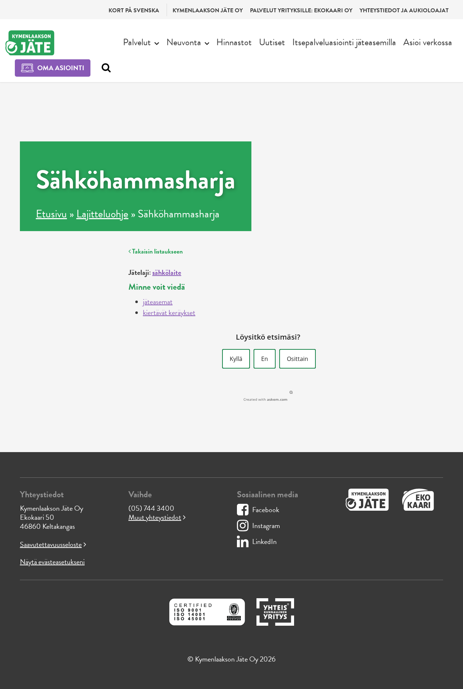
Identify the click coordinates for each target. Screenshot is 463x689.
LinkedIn (264, 541)
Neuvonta (183, 42)
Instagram (266, 525)
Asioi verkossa (427, 42)
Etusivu (51, 214)
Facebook (265, 509)
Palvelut (137, 42)
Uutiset (272, 42)
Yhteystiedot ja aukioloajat (404, 10)
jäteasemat (158, 301)
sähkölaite (166, 272)
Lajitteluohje (102, 214)
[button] (236, 359)
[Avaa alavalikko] (156, 42)
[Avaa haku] (104, 68)
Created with (265, 399)
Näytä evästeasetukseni (52, 561)
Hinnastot (234, 42)
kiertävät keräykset (169, 312)
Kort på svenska (134, 10)
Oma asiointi (60, 68)
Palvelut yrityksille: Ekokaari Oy (301, 10)
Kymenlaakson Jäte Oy (208, 10)
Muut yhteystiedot (154, 517)
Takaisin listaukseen (157, 251)
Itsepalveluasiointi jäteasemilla (344, 42)
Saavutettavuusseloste (51, 544)
